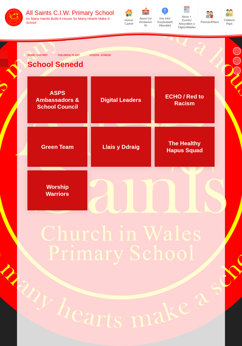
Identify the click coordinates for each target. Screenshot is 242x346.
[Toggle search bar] (4, 55)
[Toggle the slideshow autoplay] (237, 51)
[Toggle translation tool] (4, 63)
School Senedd (100, 55)
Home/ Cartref (37, 55)
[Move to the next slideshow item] (237, 71)
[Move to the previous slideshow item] (237, 61)
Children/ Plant (69, 55)
